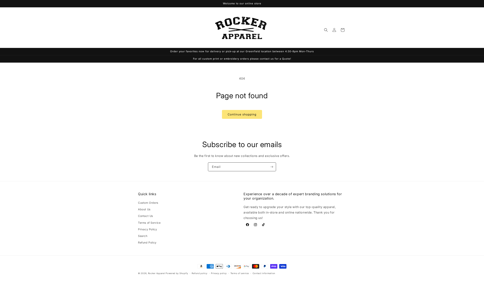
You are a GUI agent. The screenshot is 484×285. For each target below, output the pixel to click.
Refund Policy (147, 242)
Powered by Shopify (177, 273)
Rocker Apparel (156, 273)
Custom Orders (148, 202)
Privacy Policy (147, 229)
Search (142, 235)
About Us (144, 209)
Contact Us (145, 216)
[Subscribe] (272, 166)
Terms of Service (149, 222)
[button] (326, 30)
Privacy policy (219, 273)
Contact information (264, 273)
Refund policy (199, 273)
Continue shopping (242, 114)
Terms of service (239, 273)
